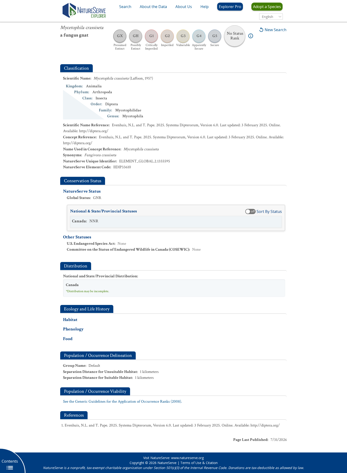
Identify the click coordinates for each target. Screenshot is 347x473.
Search (125, 6)
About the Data (153, 6)
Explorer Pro (230, 6)
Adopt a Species (267, 6)
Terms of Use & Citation (199, 462)
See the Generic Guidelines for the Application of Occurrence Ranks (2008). (122, 401)
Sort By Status (269, 211)
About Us (183, 6)
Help (204, 6)
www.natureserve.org (187, 458)
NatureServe (167, 462)
